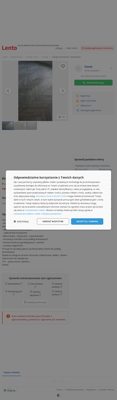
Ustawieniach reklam (35, 210)
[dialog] (58, 200)
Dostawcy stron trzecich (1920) (51, 196)
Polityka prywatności (51, 213)
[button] (21, 221)
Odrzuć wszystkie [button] (53, 221)
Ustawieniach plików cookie (27, 213)
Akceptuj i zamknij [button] (87, 221)
